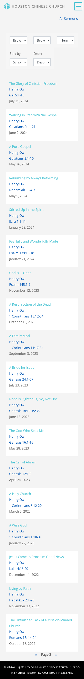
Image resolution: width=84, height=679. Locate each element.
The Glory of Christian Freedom (33, 83)
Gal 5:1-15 (16, 95)
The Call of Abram (22, 462)
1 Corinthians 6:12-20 (25, 505)
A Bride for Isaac (21, 367)
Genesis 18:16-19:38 (24, 411)
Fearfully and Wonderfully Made (33, 241)
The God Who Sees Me (26, 430)
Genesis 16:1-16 (21, 442)
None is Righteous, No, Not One (33, 399)
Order (38, 53)
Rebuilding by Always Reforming (33, 178)
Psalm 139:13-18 (21, 253)
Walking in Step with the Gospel (33, 115)
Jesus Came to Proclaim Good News (36, 557)
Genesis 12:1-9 (20, 474)
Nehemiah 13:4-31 (23, 190)
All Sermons (69, 18)
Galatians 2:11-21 (22, 126)
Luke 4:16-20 (18, 568)
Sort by (15, 53)
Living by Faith (20, 588)
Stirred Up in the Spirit (26, 209)
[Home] (7, 6)
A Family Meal (19, 336)
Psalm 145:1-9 (19, 284)
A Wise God (18, 525)
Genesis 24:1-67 (21, 379)
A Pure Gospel (20, 146)
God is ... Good (20, 273)
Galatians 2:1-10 (21, 158)
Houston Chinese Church (38, 6)
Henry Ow (16, 89)
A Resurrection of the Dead (30, 304)
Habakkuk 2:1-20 (21, 600)
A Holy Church (20, 493)
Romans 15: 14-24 (22, 637)
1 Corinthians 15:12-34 (26, 316)
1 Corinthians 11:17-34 (26, 348)
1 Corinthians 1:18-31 (25, 537)
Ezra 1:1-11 (17, 221)
